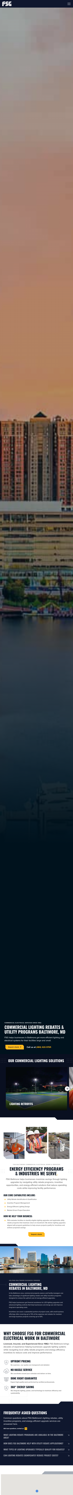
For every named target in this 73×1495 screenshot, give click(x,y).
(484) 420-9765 (43, 1047)
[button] (69, 4)
